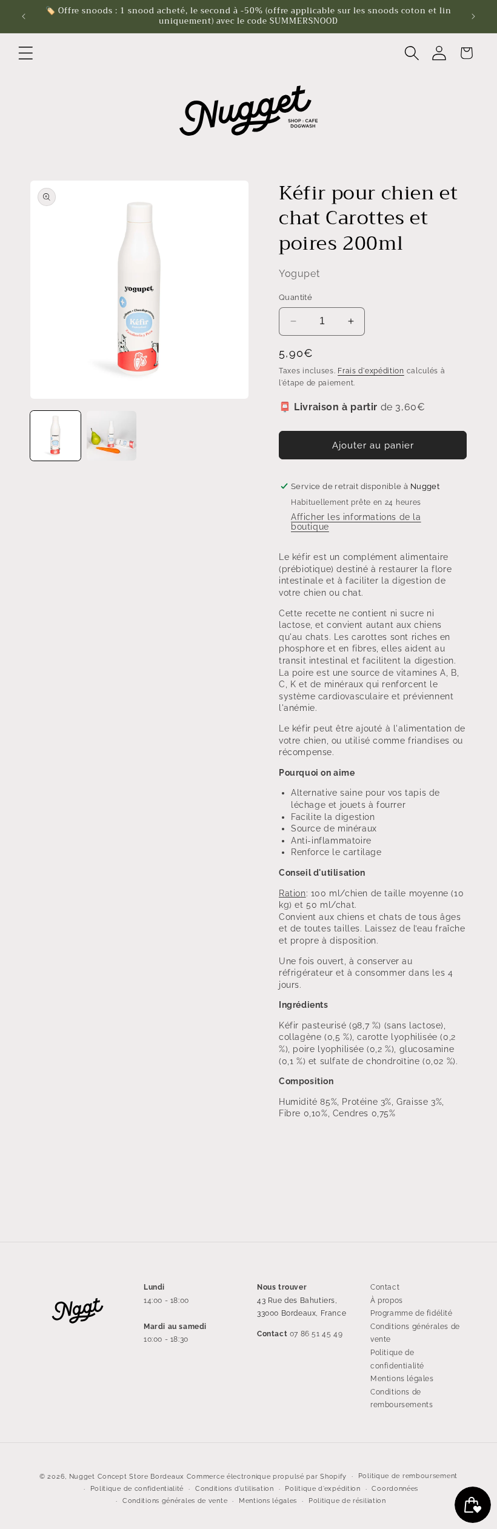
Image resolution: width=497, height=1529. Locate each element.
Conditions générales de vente (415, 1333)
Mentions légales (402, 1378)
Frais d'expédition (371, 371)
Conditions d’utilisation (234, 1489)
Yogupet (299, 273)
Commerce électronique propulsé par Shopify (267, 1477)
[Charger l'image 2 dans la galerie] (112, 436)
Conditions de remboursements (401, 1399)
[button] (25, 53)
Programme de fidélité (411, 1313)
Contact (384, 1287)
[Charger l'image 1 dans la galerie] (55, 436)
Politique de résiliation (347, 1501)
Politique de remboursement (408, 1476)
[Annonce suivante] (473, 16)
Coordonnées (395, 1489)
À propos (386, 1300)
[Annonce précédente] (23, 16)
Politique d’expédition (322, 1489)
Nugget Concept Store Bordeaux (126, 1477)
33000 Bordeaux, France (301, 1313)
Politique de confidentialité (397, 1359)
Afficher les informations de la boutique (356, 521)
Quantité (295, 297)
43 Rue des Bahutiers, (297, 1300)
